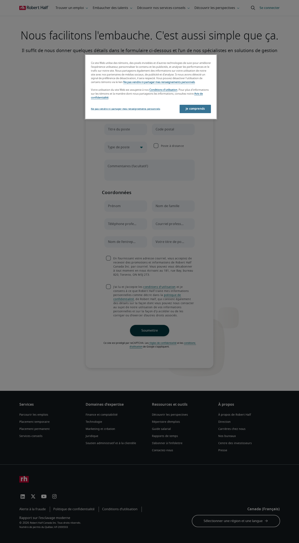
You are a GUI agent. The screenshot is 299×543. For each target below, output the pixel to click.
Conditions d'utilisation (163, 90)
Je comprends (195, 108)
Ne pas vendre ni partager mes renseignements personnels (159, 82)
